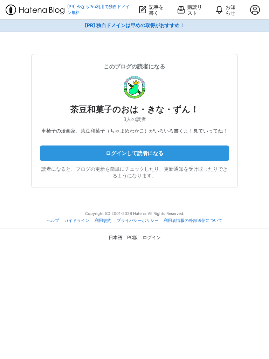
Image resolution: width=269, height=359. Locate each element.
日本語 (115, 237)
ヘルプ (53, 220)
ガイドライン (76, 220)
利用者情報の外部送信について (193, 220)
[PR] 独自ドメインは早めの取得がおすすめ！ (135, 25)
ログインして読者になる (135, 153)
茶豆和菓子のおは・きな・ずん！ (134, 109)
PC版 (132, 237)
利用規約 (103, 220)
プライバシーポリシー (138, 220)
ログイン (152, 237)
